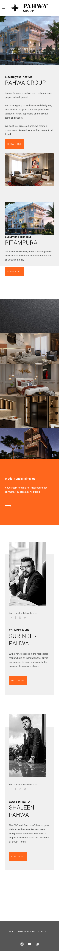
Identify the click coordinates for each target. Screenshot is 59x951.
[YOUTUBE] (29, 944)
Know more (14, 144)
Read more (17, 680)
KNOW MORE (14, 271)
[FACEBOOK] (22, 944)
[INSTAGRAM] (37, 944)
